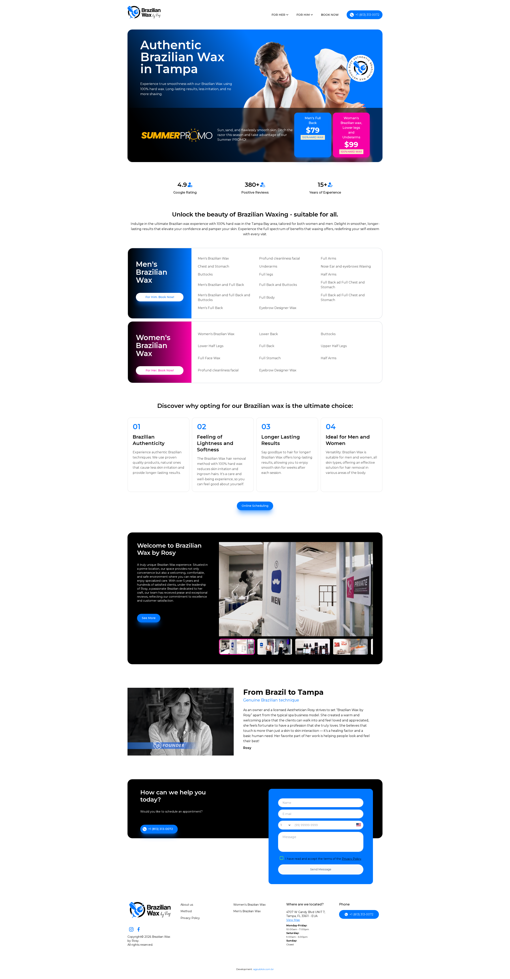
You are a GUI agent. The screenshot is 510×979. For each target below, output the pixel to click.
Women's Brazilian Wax (249, 904)
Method (186, 911)
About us (186, 904)
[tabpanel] (237, 647)
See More (149, 618)
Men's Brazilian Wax (247, 911)
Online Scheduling (255, 506)
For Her (278, 15)
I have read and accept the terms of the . (323, 859)
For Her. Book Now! (160, 370)
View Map (293, 920)
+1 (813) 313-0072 (367, 15)
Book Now (330, 15)
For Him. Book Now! (159, 297)
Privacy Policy (351, 859)
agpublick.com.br (263, 969)
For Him (303, 15)
